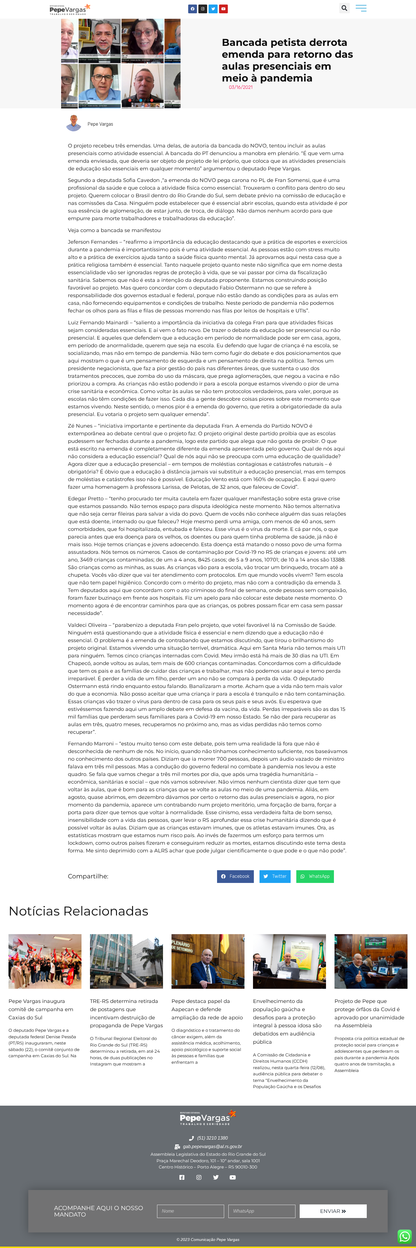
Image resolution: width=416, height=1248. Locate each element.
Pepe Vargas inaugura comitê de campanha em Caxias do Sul (40, 1009)
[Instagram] (202, 9)
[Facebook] (192, 9)
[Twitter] (213, 9)
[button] (344, 8)
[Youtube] (223, 9)
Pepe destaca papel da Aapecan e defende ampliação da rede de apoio (207, 1009)
